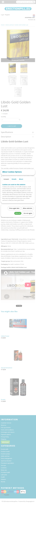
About (21, 179)
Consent (6, 179)
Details (14, 179)
